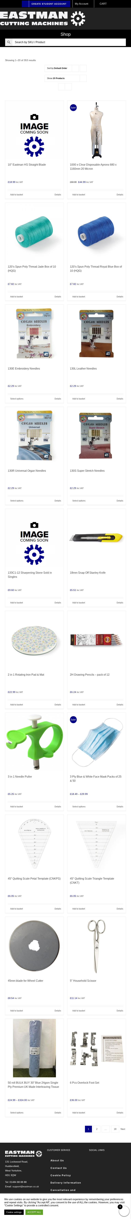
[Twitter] (101, 1160)
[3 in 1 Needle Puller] (34, 742)
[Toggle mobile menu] (129, 14)
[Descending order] (83, 68)
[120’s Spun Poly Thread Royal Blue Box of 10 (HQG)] (96, 232)
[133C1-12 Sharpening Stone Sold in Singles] (34, 538)
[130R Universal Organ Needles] (34, 436)
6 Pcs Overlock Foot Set (84, 1082)
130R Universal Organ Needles (27, 470)
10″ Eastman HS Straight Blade (27, 164)
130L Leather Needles (83, 368)
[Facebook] (92, 1160)
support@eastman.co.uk (25, 1186)
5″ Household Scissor (83, 980)
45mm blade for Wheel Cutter (25, 980)
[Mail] (92, 1170)
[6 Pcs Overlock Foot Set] (96, 1048)
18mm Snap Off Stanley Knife (88, 572)
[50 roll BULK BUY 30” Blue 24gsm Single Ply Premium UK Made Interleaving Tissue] (34, 1048)
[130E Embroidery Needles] (34, 334)
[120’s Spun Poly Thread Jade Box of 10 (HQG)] (34, 232)
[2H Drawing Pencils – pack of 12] (96, 640)
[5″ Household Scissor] (96, 946)
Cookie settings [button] (14, 1212)
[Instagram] (109, 1160)
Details (58, 194)
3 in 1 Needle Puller (20, 776)
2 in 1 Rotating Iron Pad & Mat (26, 674)
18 (115, 1129)
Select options (16, 399)
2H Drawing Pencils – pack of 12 (90, 674)
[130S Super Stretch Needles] (96, 436)
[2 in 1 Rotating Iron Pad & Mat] (34, 640)
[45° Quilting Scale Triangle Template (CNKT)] (96, 844)
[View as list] (68, 86)
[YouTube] (118, 1160)
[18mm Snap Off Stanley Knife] (96, 538)
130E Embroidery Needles (24, 368)
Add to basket (16, 194)
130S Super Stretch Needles (87, 470)
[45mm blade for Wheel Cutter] (34, 946)
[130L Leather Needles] (96, 334)
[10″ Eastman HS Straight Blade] (34, 130)
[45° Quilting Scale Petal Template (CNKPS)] (34, 844)
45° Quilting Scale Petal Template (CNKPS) (34, 878)
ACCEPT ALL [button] (34, 1212)
